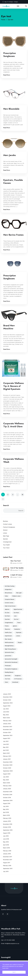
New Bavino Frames (13, 234)
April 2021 (6, 750)
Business (5, 521)
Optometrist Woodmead (11, 662)
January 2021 (7, 759)
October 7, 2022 (16, 577)
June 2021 (6, 744)
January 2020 (7, 788)
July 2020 (6, 777)
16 (22, 494)
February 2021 (7, 756)
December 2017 (7, 856)
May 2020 (6, 780)
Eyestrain (7, 619)
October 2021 (7, 732)
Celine (6, 596)
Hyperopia (18, 632)
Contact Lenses (7, 524)
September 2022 (8, 703)
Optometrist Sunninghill (11, 659)
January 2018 (7, 853)
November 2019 (7, 794)
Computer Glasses (9, 599)
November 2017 (7, 859)
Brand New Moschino (9, 327)
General (5, 530)
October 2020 (7, 768)
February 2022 (7, 720)
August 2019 (6, 803)
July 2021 (6, 741)
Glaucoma (7, 629)
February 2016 (7, 865)
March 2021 (6, 753)
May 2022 (6, 714)
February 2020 (7, 785)
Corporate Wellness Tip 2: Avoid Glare (13, 425)
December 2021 (7, 726)
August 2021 (6, 738)
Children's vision (16, 596)
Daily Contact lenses (10, 606)
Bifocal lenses (8, 592)
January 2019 (7, 821)
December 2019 (7, 791)
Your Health (6, 545)
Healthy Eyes (8, 632)
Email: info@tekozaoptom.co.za (10, 943)
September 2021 (7, 735)
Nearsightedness (9, 645)
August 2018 (6, 833)
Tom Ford (7, 679)
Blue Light (19, 592)
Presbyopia (8, 665)
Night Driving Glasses (10, 649)
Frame (18, 622)
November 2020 (7, 765)
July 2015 (6, 871)
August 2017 (6, 862)
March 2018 (6, 848)
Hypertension (8, 635)
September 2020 (8, 771)
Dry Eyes (7, 612)
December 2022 (7, 697)
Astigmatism (8, 589)
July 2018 (6, 836)
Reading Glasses (9, 672)
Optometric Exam (9, 652)
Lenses (5, 533)
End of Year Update (17, 568)
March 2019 (6, 815)
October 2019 (7, 797)
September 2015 (7, 868)
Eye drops (16, 612)
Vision (6, 682)
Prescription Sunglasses (11, 669)
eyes (15, 616)
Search (6, 505)
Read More (6, 75)
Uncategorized (7, 542)
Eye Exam (7, 616)
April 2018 (6, 845)
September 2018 (7, 830)
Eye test (10, 20)
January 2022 (7, 723)
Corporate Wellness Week (13, 460)
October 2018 (7, 827)
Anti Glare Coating (9, 586)
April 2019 (6, 812)
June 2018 (6, 839)
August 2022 (6, 706)
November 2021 (7, 729)
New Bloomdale (11, 108)
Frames (7, 626)
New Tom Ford (15, 561)
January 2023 (7, 694)
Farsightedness (9, 622)
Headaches (17, 629)
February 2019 (7, 818)
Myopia (20, 642)
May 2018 (6, 842)
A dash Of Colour (16, 575)
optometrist (8, 655)
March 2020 (6, 782)
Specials (5, 539)
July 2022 (6, 709)
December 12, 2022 (17, 570)
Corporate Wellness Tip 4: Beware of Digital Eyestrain (13, 386)
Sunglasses (18, 675)
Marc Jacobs (8, 639)
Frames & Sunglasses (9, 527)
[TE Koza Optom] (6, 6)
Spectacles (8, 675)
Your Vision (6, 548)
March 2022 (6, 717)
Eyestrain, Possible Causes (13, 181)
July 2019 (6, 806)
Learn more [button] (5, 968)
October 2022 (7, 700)
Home (3, 20)
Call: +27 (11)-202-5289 (8, 940)
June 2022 (6, 711)
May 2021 (6, 747)
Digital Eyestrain (18, 609)
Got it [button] (14, 972)
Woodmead (15, 682)
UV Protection (18, 679)
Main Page (6, 536)
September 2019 (7, 800)
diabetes (7, 609)
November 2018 (7, 824)
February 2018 (7, 850)
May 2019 (6, 809)
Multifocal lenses (9, 642)
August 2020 (6, 774)
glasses (15, 626)
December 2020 (7, 762)
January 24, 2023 (17, 563)
